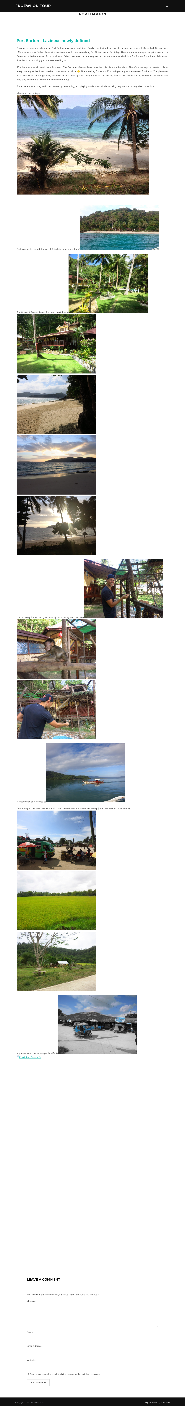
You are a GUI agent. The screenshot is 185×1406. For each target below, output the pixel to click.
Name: (30, 1332)
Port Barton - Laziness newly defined (53, 40)
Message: (32, 1301)
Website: (31, 1360)
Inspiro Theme (151, 1402)
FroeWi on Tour (33, 6)
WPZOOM (165, 1402)
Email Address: (34, 1346)
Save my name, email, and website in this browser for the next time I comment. (65, 1374)
